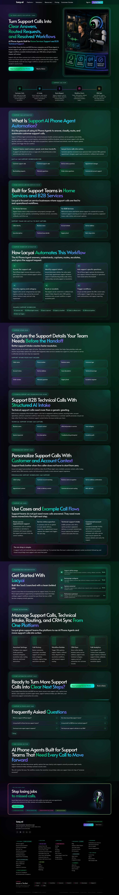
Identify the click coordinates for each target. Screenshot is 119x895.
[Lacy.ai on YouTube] (20, 832)
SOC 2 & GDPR (92, 846)
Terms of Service (92, 892)
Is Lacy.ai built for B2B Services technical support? (74, 723)
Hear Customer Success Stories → (21, 69)
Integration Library (76, 860)
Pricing (14, 733)
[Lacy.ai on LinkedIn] (26, 832)
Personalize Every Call (43, 853)
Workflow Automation (21, 851)
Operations (41, 868)
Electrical (57, 851)
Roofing (57, 846)
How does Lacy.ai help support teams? (71, 718)
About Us (74, 865)
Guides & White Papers (77, 845)
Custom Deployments (94, 848)
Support (40, 866)
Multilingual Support (20, 855)
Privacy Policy (83, 892)
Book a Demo (40, 69)
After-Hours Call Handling (44, 855)
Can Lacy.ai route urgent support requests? (24, 728)
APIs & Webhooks (20, 863)
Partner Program (76, 867)
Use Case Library (76, 847)
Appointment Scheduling (22, 856)
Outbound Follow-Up (43, 857)
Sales (39, 864)
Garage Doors (58, 857)
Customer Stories (76, 849)
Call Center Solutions (94, 844)
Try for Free (88, 824)
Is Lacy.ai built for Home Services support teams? (26, 723)
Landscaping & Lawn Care (61, 855)
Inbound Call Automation (22, 845)
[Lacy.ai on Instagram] (30, 832)
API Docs (74, 858)
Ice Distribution (58, 859)
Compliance (99, 892)
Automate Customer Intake (45, 851)
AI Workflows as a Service (95, 842)
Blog (73, 843)
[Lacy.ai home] (37, 822)
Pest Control (58, 853)
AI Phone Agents (20, 843)
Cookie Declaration (64, 892)
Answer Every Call (42, 846)
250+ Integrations (20, 862)
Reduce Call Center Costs (44, 859)
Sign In (90, 857)
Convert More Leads (43, 849)
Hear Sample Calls (93, 860)
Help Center (75, 856)
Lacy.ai (35, 892)
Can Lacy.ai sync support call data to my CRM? (73, 728)
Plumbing (57, 849)
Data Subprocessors (74, 892)
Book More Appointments (44, 848)
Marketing (40, 869)
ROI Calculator (75, 851)
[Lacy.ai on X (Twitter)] (23, 832)
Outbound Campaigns (21, 847)
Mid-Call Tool (19, 849)
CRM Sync (18, 865)
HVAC (56, 848)
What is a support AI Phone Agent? (22, 718)
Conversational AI (20, 853)
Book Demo (98, 824)
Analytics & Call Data (21, 867)
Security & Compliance (21, 872)
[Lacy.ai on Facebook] (17, 832)
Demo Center (75, 868)
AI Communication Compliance (23, 874)
